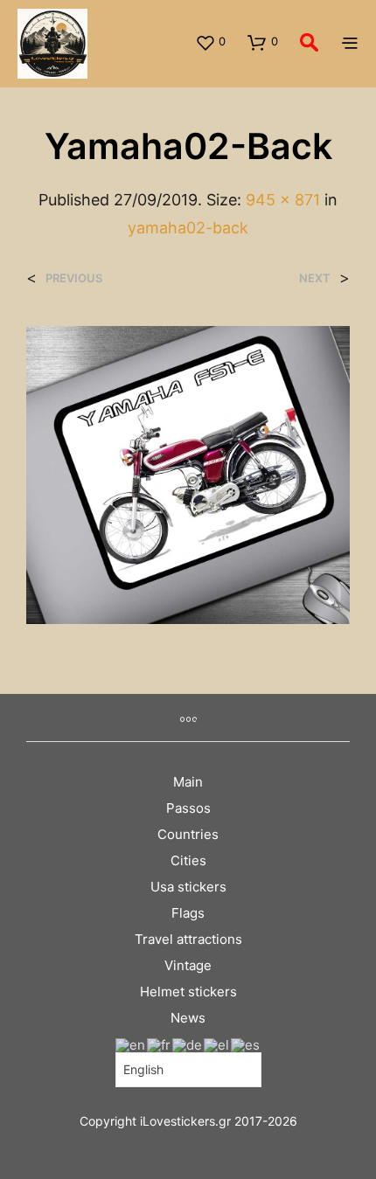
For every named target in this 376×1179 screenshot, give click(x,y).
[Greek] (217, 1044)
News (188, 1017)
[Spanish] (246, 1044)
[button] (210, 42)
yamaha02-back (188, 227)
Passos (188, 808)
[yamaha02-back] (188, 473)
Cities (188, 860)
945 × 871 (283, 200)
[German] (188, 1044)
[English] (131, 1044)
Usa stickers (188, 886)
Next (315, 278)
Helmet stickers (188, 991)
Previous (73, 278)
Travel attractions (188, 939)
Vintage (188, 965)
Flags (188, 913)
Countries (188, 834)
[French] (159, 1044)
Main (188, 781)
